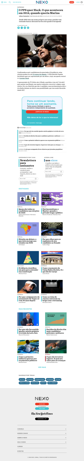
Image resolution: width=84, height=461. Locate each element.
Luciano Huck (24, 78)
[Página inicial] (42, 2)
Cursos (20, 446)
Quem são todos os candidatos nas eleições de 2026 (29, 211)
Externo (21, 145)
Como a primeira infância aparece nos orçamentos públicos (42, 140)
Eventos (20, 451)
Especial (20, 206)
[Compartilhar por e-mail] (25, 28)
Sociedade (50, 379)
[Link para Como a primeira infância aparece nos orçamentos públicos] (28, 346)
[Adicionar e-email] (36, 179)
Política (22, 379)
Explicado (20, 265)
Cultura (58, 379)
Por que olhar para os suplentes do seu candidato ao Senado (51, 241)
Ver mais (42, 367)
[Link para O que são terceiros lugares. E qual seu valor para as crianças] (56, 346)
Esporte (43, 383)
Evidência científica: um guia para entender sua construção (28, 270)
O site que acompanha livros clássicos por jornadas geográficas (43, 149)
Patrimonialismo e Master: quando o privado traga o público (52, 211)
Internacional (39, 379)
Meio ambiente (52, 383)
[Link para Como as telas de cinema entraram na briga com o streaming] (52, 286)
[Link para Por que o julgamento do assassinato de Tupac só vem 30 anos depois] (28, 286)
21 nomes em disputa (40, 74)
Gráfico (21, 136)
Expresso (21, 131)
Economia (30, 379)
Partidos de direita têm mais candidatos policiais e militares (42, 136)
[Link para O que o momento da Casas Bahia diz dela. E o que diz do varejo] (52, 258)
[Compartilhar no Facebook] (18, 28)
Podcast (43, 206)
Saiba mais (28, 127)
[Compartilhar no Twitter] (22, 28)
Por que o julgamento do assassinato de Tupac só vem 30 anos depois (29, 298)
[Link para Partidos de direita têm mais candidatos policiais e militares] (56, 319)
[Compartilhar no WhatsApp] (28, 28)
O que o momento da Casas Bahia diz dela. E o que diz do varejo (52, 270)
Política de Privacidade (25, 182)
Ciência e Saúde (24, 383)
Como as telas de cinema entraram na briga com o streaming (52, 298)
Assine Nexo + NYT (42, 418)
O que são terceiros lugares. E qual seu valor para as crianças (42, 145)
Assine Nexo (42, 404)
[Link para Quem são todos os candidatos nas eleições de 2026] (28, 199)
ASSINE (72, 2)
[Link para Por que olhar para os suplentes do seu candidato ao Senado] (52, 229)
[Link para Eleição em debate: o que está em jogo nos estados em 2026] (28, 229)
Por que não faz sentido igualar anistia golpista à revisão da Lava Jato (29, 331)
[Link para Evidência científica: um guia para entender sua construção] (28, 258)
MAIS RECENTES (17, 2)
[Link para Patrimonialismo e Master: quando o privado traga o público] (52, 199)
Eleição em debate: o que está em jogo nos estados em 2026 (27, 241)
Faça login (42, 408)
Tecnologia (35, 383)
